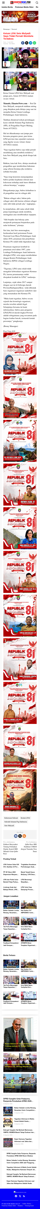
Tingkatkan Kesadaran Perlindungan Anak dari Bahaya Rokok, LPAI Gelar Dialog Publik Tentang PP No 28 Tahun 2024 (28, 866)
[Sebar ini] (22, 43)
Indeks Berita (26, 1204)
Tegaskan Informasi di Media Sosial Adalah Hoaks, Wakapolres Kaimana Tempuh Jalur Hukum (24, 1120)
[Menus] (3, 2)
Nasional (5, 43)
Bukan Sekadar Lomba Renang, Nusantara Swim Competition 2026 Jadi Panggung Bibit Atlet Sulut (11, 912)
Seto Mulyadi (9, 825)
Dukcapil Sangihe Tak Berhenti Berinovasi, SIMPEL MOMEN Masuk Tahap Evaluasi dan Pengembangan (18, 1131)
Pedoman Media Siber (9, 1206)
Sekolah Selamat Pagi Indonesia (15, 821)
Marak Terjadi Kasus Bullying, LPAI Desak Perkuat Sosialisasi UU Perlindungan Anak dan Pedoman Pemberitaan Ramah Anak (29, 873)
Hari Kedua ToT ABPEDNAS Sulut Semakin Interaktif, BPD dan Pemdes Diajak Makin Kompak (28, 912)
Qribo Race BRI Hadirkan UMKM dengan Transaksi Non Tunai (29, 846)
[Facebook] (16, 836)
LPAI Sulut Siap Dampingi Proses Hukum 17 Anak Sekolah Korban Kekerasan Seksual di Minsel (28, 888)
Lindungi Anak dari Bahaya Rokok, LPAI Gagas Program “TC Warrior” (10, 888)
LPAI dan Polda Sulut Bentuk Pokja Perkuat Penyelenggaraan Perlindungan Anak (10, 881)
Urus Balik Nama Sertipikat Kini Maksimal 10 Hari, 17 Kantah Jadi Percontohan (28, 928)
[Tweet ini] (26, 43)
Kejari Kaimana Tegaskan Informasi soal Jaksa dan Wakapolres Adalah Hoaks (23, 1140)
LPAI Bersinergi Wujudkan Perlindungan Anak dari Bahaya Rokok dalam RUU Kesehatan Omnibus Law (28, 881)
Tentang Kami (29, 1206)
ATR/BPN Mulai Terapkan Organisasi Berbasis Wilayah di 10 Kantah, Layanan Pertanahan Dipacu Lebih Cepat (29, 944)
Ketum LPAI (25, 818)
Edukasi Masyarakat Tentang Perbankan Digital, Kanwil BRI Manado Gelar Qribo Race (10, 848)
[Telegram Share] (30, 43)
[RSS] (24, 836)
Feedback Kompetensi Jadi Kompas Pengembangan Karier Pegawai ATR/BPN (11, 944)
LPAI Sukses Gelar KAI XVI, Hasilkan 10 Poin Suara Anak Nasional (11, 866)
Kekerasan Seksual (11, 818)
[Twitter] (20, 836)
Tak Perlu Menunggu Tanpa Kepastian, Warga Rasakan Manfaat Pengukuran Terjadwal (10, 928)
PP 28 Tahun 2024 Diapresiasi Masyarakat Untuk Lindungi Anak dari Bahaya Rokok (11, 873)
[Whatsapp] (34, 43)
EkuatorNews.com (19, 103)
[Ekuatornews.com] (20, 2)
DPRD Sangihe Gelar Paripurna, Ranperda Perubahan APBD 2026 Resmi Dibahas (17, 1100)
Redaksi (20, 1206)
